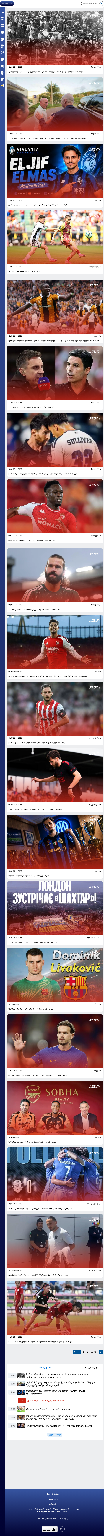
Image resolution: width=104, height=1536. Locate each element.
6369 (96, 1352)
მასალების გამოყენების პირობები (53, 1511)
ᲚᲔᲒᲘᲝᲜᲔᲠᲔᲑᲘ (95, 267)
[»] (101, 1352)
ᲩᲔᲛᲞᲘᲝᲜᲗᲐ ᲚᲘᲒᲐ (94, 937)
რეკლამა (53, 1499)
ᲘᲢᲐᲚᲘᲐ (98, 200)
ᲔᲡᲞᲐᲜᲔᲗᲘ (97, 1004)
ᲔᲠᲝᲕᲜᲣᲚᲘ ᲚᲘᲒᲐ (94, 1204)
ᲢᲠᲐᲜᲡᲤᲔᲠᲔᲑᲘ (95, 535)
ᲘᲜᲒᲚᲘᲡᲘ (97, 336)
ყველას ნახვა (55, 1435)
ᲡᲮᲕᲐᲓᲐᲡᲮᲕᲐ (96, 67)
